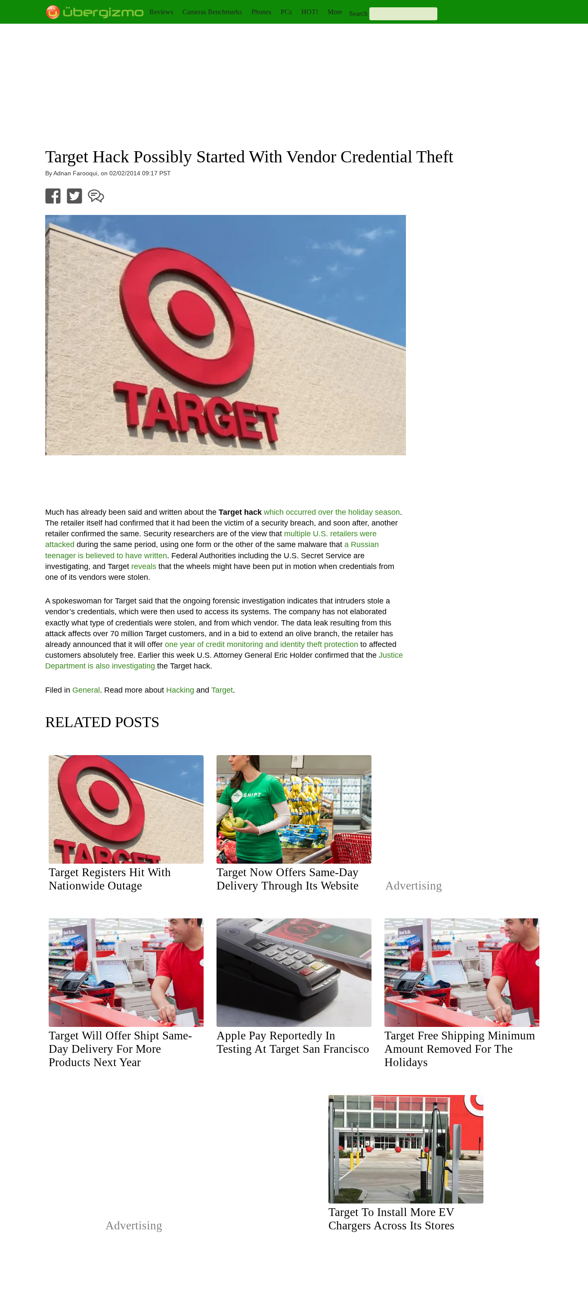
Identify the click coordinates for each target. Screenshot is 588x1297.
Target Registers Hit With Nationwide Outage (110, 879)
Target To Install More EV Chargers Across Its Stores (391, 1219)
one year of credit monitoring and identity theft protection (261, 644)
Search (358, 13)
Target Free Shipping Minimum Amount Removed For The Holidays (459, 1049)
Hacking (180, 690)
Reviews (161, 12)
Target (222, 690)
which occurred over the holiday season (332, 512)
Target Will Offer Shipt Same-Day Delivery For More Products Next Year (120, 1049)
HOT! (309, 12)
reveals (143, 566)
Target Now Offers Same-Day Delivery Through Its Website (288, 879)
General (86, 690)
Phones (261, 12)
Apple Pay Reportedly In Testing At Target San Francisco (293, 1042)
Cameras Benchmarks (212, 12)
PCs (286, 12)
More (335, 12)
